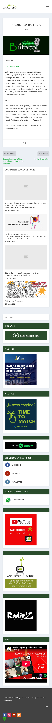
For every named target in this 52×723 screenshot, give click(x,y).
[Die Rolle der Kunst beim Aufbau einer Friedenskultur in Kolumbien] (26, 257)
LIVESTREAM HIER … (13, 66)
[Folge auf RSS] (19, 715)
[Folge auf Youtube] (14, 715)
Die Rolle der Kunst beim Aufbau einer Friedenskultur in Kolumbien (22, 274)
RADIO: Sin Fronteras (14, 301)
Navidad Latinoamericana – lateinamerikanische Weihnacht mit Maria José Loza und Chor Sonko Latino (25, 236)
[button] (4, 718)
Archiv (26, 29)
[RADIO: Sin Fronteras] (26, 289)
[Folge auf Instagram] (9, 715)
